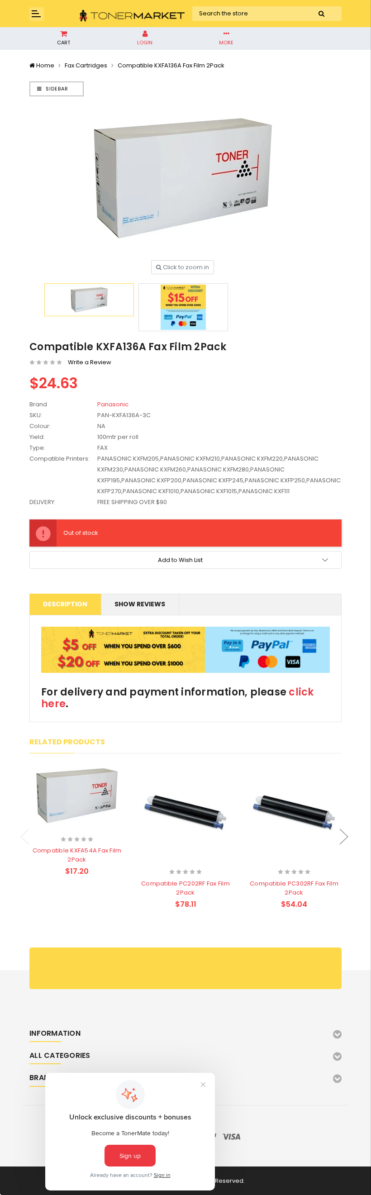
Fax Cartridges (86, 65)
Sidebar (56, 88)
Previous (25, 837)
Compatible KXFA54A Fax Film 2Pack (77, 855)
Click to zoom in (185, 267)
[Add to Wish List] (93, 827)
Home (45, 65)
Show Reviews (139, 604)
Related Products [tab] (67, 742)
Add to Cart (59, 827)
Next (344, 837)
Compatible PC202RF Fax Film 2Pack (185, 888)
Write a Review (89, 362)
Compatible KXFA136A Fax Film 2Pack (171, 65)
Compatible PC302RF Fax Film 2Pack (294, 888)
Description (65, 604)
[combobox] (246, 13)
